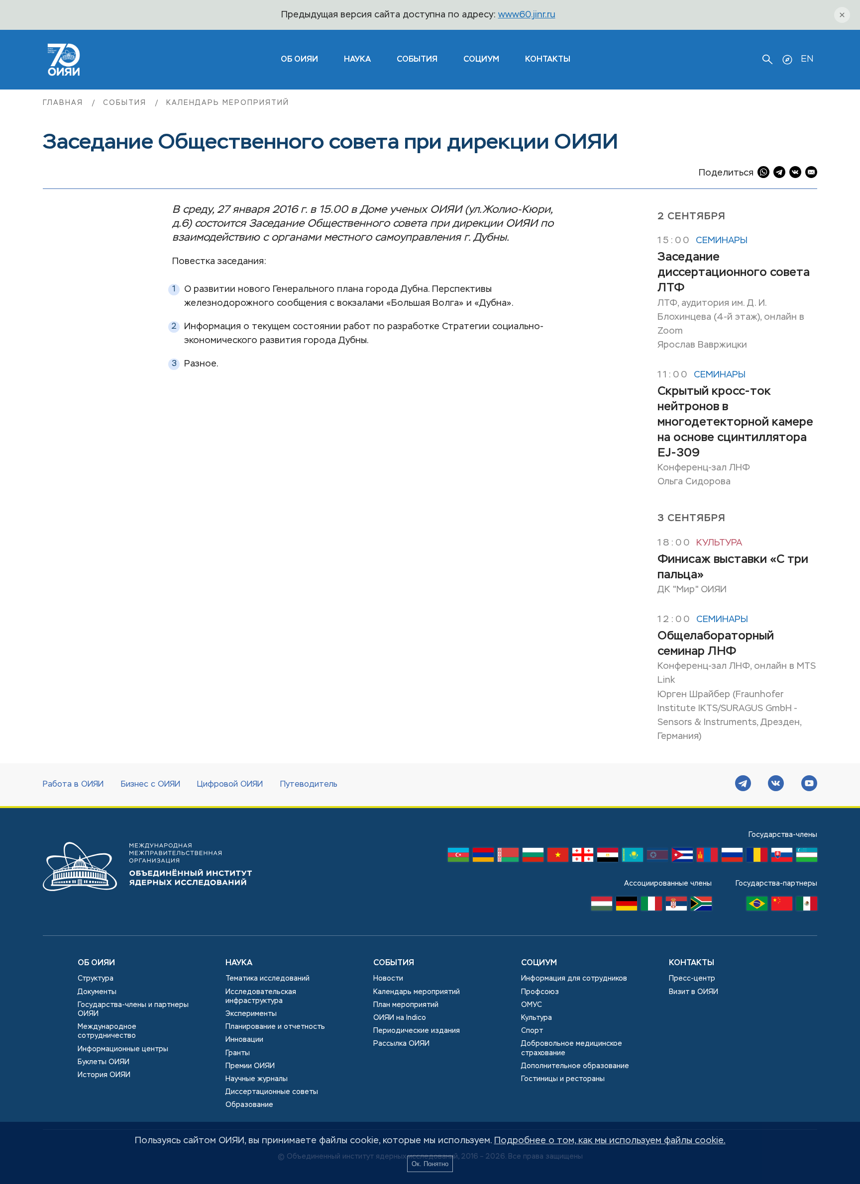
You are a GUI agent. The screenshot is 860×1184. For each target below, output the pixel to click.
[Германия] (626, 906)
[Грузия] (582, 857)
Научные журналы (256, 1079)
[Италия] (651, 906)
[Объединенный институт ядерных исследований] (147, 900)
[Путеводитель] (787, 60)
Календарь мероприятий (227, 102)
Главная (64, 102)
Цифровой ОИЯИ (230, 785)
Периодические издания (416, 1030)
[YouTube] (809, 784)
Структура (95, 978)
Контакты (547, 60)
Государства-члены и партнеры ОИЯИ (133, 1009)
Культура (719, 543)
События (417, 60)
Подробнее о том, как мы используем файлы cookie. (610, 1140)
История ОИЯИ (104, 1075)
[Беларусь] (508, 857)
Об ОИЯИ (96, 963)
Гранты (237, 1053)
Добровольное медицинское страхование (571, 1048)
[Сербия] (676, 906)
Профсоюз (540, 992)
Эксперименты (251, 1013)
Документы (97, 992)
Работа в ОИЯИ (73, 785)
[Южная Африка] (701, 906)
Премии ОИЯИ (250, 1066)
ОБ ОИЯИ (299, 60)
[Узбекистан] (806, 857)
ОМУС (531, 1005)
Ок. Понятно (430, 1164)
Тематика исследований (267, 978)
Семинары (722, 240)
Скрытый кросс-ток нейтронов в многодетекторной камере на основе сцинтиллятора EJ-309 (735, 422)
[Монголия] (707, 857)
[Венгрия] (601, 906)
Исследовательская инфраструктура (260, 996)
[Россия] (732, 857)
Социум (481, 60)
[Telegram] (743, 784)
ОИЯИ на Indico (399, 1017)
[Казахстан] (632, 857)
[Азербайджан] (458, 857)
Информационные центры (123, 1049)
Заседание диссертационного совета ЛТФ (733, 272)
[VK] (776, 784)
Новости (388, 978)
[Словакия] (781, 857)
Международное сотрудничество (107, 1031)
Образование (249, 1104)
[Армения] (483, 857)
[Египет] (607, 857)
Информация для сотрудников (574, 978)
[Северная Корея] (657, 857)
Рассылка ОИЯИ (401, 1043)
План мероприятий (405, 1005)
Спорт (532, 1030)
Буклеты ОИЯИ (103, 1062)
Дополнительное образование (575, 1066)
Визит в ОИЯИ (693, 992)
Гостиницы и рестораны (563, 1079)
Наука (357, 60)
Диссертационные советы (271, 1092)
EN (807, 59)
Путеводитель (308, 785)
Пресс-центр (692, 978)
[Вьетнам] (557, 857)
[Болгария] (533, 857)
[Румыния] (757, 857)
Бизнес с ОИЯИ (150, 785)
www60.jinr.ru (526, 14)
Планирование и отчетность (275, 1026)
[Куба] (682, 857)
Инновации (244, 1039)
